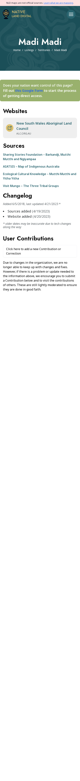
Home (17, 50)
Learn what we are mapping (58, 2)
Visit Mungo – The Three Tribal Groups (31, 186)
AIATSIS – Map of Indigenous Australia (31, 166)
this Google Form (29, 90)
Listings (29, 50)
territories (44, 50)
